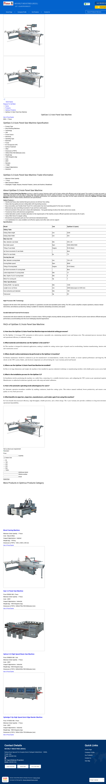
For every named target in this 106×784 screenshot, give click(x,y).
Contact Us (47, 12)
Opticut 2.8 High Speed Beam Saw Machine (18, 654)
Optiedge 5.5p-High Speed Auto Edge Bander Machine (22, 717)
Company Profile (22, 12)
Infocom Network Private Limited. (30, 780)
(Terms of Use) (36, 777)
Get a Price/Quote (8, 117)
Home (7, 106)
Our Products (35, 12)
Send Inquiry (9, 102)
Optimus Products (10, 110)
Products (8, 108)
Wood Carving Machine (11, 530)
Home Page (9, 12)
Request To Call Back (9, 104)
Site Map (87, 761)
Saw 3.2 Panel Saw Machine (13, 591)
